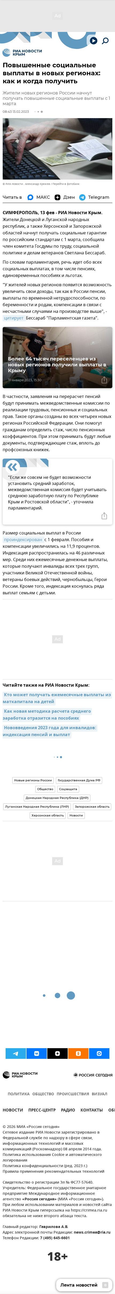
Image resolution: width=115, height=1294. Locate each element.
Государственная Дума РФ (79, 780)
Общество (45, 789)
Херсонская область (48, 815)
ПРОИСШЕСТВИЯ (73, 1094)
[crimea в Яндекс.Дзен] (57, 1053)
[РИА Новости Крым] (22, 53)
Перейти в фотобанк (65, 184)
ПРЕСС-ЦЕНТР (42, 1111)
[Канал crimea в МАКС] (99, 1053)
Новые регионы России (33, 780)
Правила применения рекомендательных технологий (53, 1172)
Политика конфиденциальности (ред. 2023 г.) (45, 1166)
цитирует (14, 318)
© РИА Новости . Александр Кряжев (26, 184)
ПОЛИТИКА (19, 1094)
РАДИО (68, 1111)
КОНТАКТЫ (91, 1111)
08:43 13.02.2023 (16, 112)
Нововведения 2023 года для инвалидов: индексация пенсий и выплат (50, 732)
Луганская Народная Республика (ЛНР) (37, 806)
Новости (76, 815)
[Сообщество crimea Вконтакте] (36, 1053)
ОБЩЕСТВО (43, 1094)
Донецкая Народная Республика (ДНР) (57, 798)
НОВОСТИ (13, 1111)
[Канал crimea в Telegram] (16, 1053)
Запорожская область (92, 806)
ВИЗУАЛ (99, 1094)
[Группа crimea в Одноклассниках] (78, 1053)
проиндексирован (23, 540)
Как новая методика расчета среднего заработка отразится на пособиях (47, 715)
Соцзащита (68, 789)
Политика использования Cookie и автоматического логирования (52, 1158)
